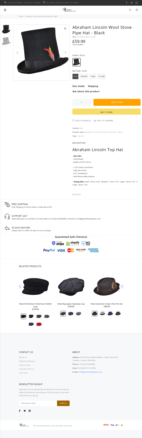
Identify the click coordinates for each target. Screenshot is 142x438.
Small (75, 76)
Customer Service (26, 369)
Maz (81, 128)
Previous (17, 52)
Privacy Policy (25, 365)
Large (93, 76)
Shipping (93, 86)
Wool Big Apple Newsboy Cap (71, 304)
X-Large (101, 76)
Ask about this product (86, 92)
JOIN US (63, 403)
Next (65, 52)
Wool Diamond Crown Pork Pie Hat (107, 304)
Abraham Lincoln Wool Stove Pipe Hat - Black (103, 132)
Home (21, 16)
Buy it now (106, 112)
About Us (23, 357)
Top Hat (80, 136)
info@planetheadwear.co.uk (90, 372)
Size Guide (78, 86)
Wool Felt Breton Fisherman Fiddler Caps (35, 305)
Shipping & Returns (27, 361)
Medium (84, 76)
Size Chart (23, 373)
